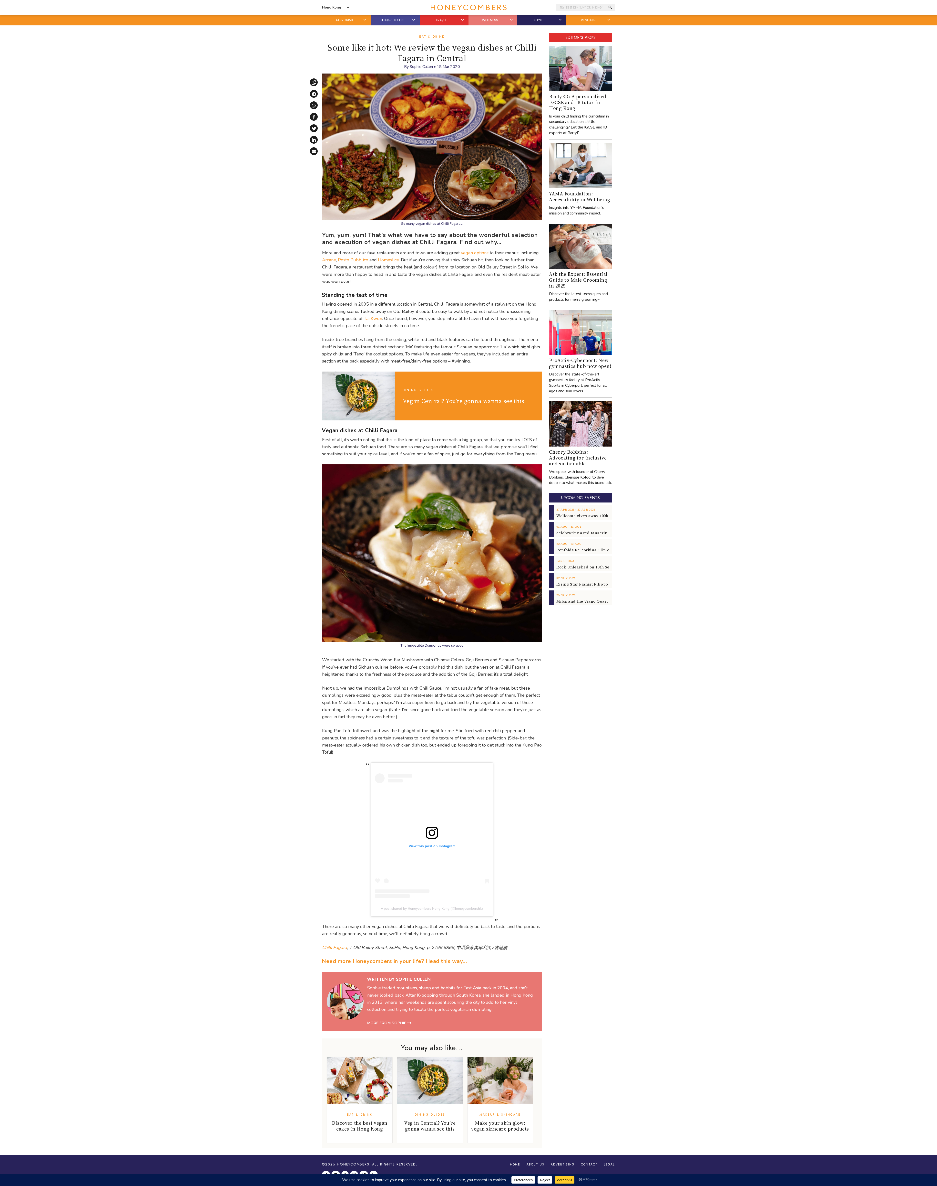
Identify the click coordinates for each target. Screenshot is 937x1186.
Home (515, 1164)
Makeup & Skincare (500, 1114)
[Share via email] (314, 151)
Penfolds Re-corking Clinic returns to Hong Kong (604, 550)
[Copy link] (314, 82)
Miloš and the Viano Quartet (584, 601)
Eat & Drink (432, 36)
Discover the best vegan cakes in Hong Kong (359, 1126)
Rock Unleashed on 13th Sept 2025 (589, 567)
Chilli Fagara (334, 948)
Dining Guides (418, 390)
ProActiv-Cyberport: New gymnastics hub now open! (580, 363)
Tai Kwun (373, 318)
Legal (609, 1164)
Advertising (563, 1164)
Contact (589, 1164)
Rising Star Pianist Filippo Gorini (588, 584)
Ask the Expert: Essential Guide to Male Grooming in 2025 (578, 280)
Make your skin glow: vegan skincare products (500, 1126)
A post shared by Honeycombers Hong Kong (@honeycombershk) (432, 908)
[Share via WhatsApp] (314, 105)
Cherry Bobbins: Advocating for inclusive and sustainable (578, 458)
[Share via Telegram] (314, 94)
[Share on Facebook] (314, 117)
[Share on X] (314, 128)
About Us (535, 1164)
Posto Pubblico (353, 260)
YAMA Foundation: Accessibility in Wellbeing (579, 196)
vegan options (475, 253)
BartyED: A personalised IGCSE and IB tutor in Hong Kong (577, 102)
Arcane (329, 260)
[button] (365, 20)
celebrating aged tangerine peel (588, 532)
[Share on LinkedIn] (314, 140)
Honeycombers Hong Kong (468, 7)
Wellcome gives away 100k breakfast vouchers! (602, 515)
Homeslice (388, 260)
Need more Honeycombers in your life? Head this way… (394, 961)
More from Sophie (387, 1023)
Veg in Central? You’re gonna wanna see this (463, 401)
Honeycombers (353, 1164)
